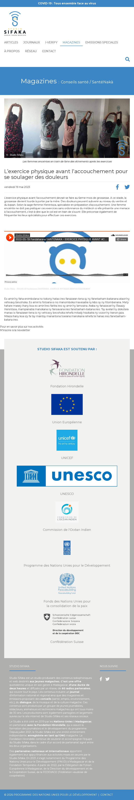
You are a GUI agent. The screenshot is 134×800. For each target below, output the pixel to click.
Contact (49, 51)
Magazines (71, 42)
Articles (11, 42)
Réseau (31, 51)
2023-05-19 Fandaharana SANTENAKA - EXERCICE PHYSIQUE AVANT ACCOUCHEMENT (53, 289)
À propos (12, 51)
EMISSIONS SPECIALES (101, 42)
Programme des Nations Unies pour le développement (55, 794)
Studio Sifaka (9, 289)
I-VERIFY (51, 42)
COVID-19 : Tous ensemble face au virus (67, 3)
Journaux (31, 42)
